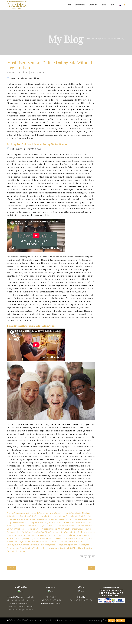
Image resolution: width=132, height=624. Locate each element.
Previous (12, 568)
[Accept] (129, 621)
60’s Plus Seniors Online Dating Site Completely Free (64, 541)
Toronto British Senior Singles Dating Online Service (27, 522)
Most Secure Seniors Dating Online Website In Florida (28, 548)
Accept (111, 621)
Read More (120, 621)
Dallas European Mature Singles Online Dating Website (61, 548)
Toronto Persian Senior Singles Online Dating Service (54, 538)
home (88, 39)
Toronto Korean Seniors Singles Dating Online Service (36, 516)
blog (93, 39)
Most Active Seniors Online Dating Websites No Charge (46, 544)
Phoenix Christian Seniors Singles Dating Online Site (32, 532)
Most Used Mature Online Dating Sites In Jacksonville (23, 513)
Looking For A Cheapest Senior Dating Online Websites (59, 522)
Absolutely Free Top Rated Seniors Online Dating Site (55, 513)
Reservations (93, 4)
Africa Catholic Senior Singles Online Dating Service (72, 525)
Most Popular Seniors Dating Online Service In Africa (41, 525)
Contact (112, 4)
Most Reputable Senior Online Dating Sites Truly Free (42, 535)
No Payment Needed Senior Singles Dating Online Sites (64, 532)
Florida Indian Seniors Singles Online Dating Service (22, 538)
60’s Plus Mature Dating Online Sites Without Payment (52, 529)
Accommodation (80, 4)
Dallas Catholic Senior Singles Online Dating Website (68, 516)
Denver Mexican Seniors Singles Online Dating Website (47, 519)
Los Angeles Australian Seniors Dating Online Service (32, 541)
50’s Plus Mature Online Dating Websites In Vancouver (74, 535)
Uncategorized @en (101, 39)
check (26, 72)
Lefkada (103, 4)
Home (69, 4)
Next (91, 568)
